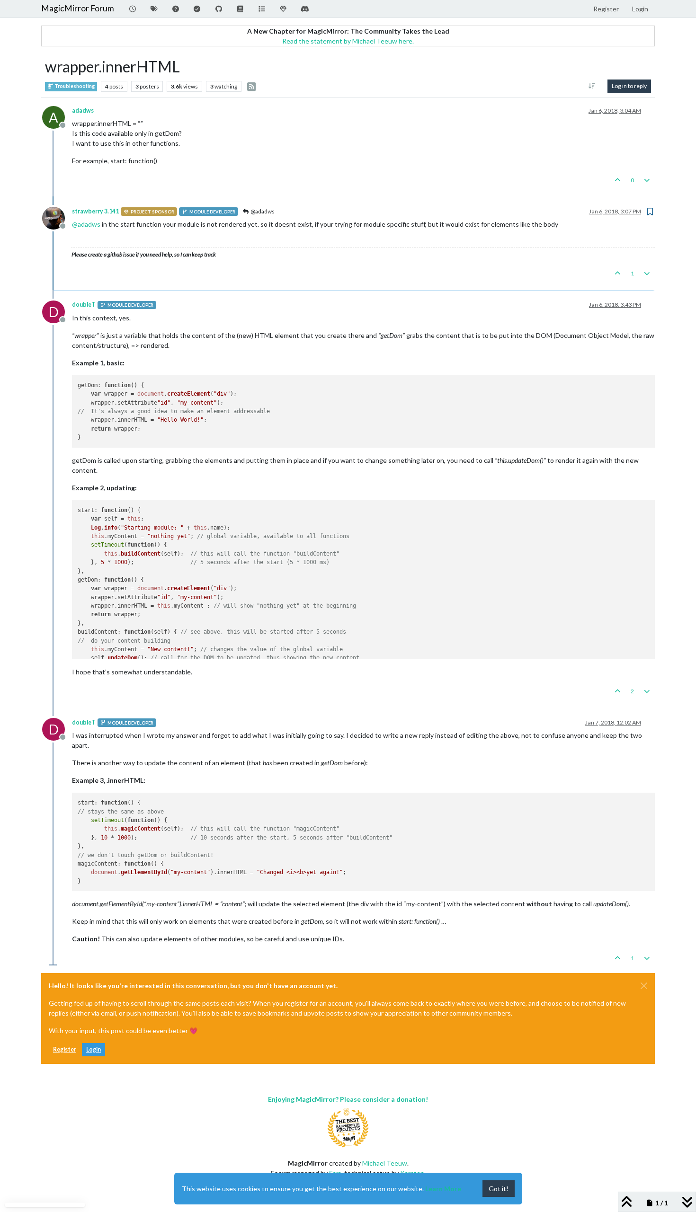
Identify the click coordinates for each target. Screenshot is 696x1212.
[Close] (644, 986)
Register (64, 1049)
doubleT (84, 304)
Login (93, 1049)
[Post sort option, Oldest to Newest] (592, 86)
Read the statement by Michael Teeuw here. (348, 41)
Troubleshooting (74, 86)
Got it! (499, 1189)
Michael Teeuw (384, 1163)
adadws (83, 110)
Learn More (443, 1189)
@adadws (262, 211)
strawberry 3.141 (95, 211)
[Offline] (57, 217)
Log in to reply (629, 85)
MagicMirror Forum (77, 8)
